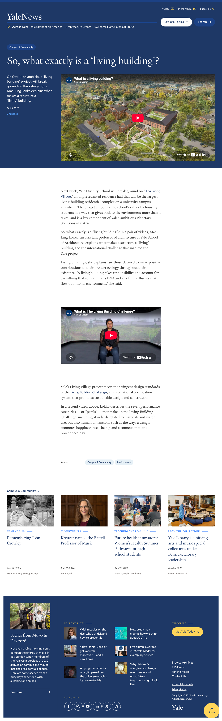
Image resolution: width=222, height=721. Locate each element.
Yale (177, 708)
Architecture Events (78, 27)
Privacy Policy (179, 689)
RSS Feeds (178, 667)
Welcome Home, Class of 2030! (114, 27)
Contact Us (179, 676)
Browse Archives (182, 662)
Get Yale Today (185, 631)
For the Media (181, 672)
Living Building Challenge (88, 392)
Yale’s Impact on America (46, 27)
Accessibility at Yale (182, 684)
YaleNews (24, 17)
